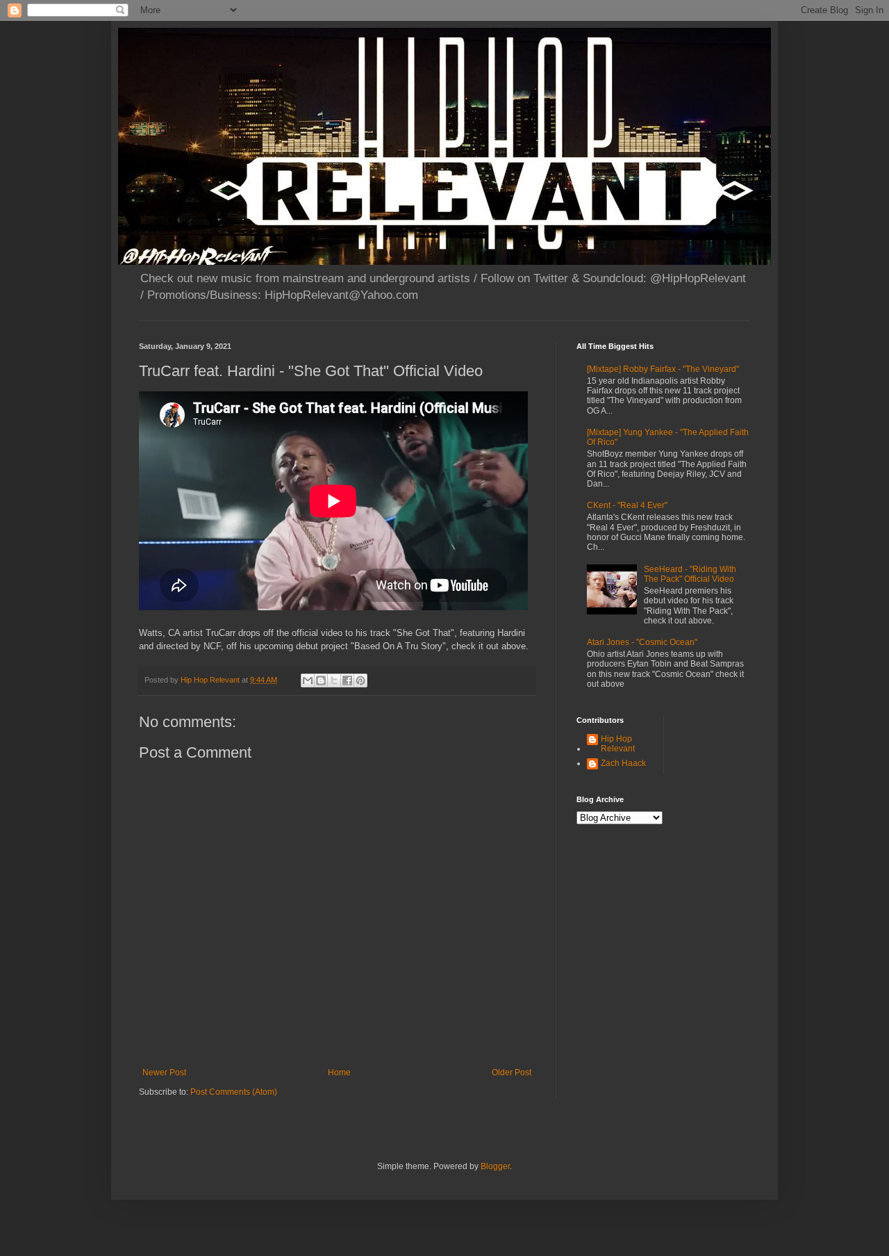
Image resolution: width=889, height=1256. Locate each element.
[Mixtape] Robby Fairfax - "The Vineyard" (663, 369)
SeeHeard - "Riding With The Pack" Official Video (690, 574)
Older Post (511, 1072)
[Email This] (308, 680)
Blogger (495, 1166)
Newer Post (164, 1072)
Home (339, 1072)
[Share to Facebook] (347, 680)
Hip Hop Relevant (618, 743)
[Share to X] (334, 680)
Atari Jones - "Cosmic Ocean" (642, 642)
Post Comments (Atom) (233, 1092)
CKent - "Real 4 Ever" (627, 505)
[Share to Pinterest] (360, 680)
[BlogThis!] (321, 680)
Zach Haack (623, 763)
